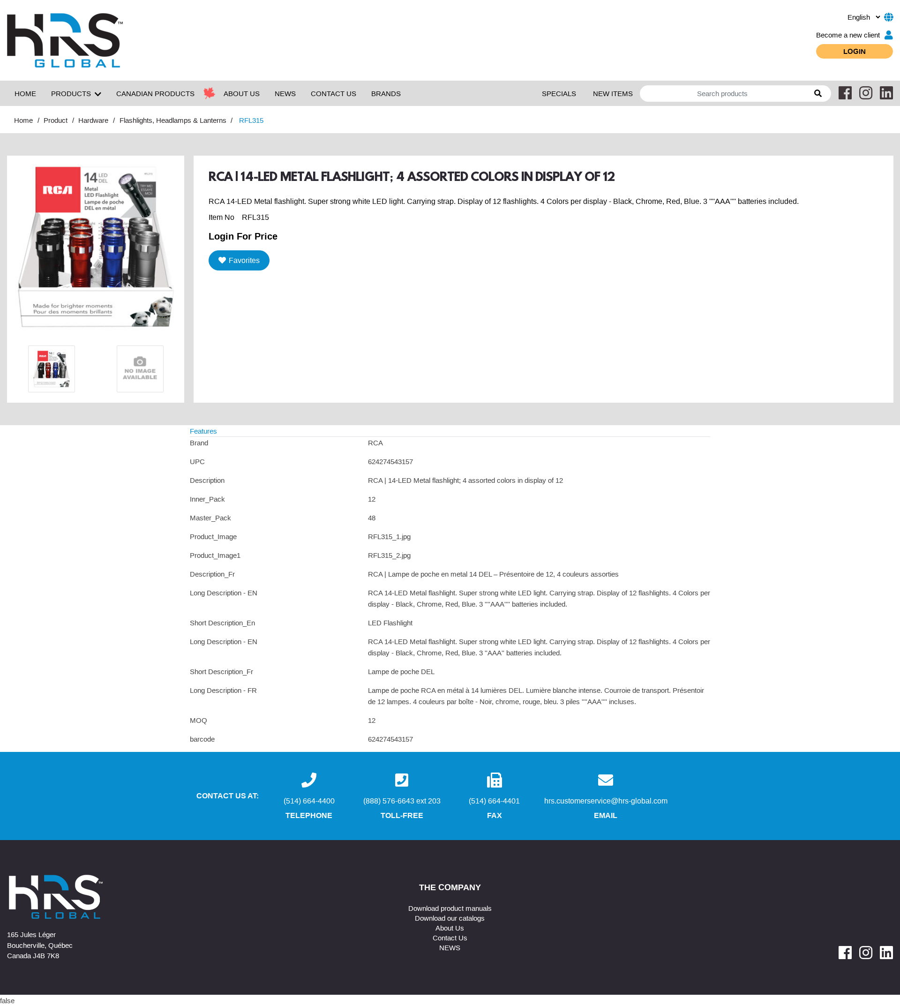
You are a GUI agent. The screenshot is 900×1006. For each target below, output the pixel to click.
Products (71, 93)
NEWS (285, 93)
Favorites (244, 260)
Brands (386, 93)
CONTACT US (333, 93)
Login (854, 51)
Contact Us (450, 937)
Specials (559, 93)
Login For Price (243, 235)
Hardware (93, 120)
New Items (613, 93)
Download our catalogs (450, 918)
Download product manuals (450, 908)
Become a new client (848, 34)
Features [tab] (203, 431)
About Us (449, 927)
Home (25, 93)
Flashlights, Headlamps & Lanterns (173, 120)
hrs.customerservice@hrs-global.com (606, 800)
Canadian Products (155, 93)
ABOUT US (242, 93)
